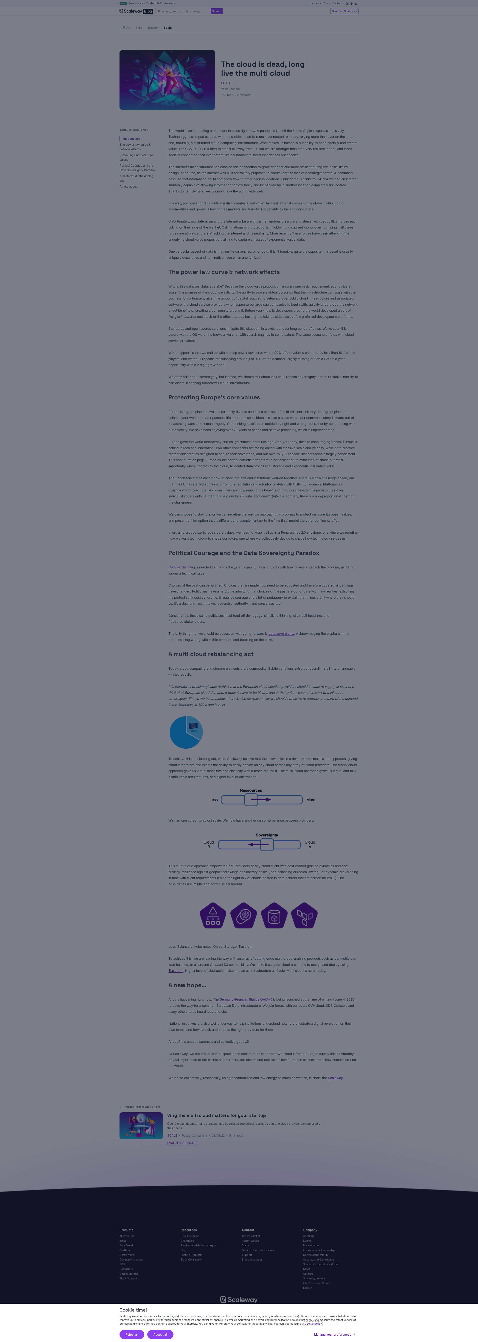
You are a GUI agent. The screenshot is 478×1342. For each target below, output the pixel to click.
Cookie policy (313, 1323)
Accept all (160, 1334)
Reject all (131, 1334)
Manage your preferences (332, 1334)
